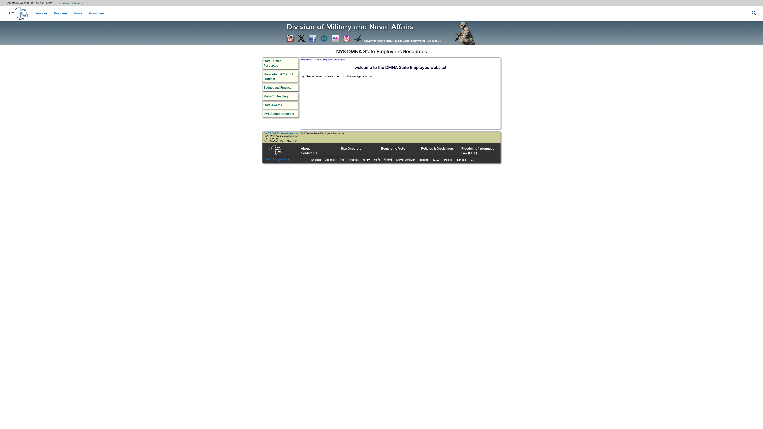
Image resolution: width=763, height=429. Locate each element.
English (316, 160)
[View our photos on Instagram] (346, 38)
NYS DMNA (307, 59)
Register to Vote (393, 149)
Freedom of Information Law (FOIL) (478, 151)
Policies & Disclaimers (437, 149)
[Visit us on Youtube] (290, 38)
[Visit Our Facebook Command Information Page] (312, 38)
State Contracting (275, 96)
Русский (354, 160)
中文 (342, 160)
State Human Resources (272, 63)
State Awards (272, 105)
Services (41, 13)
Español (330, 160)
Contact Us (309, 153)
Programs (60, 13)
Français (461, 160)
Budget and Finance (277, 88)
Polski (448, 160)
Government (98, 13)
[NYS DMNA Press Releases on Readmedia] (323, 38)
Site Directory (351, 149)
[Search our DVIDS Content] (357, 38)
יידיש (366, 160)
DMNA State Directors (278, 114)
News (78, 13)
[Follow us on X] (301, 38)
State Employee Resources (331, 59)
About (305, 149)
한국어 (387, 160)
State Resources (289, 133)
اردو (474, 160)
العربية (436, 160)
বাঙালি (377, 160)
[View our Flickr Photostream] (335, 38)
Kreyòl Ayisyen (406, 160)
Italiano (424, 160)
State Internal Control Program (278, 76)
